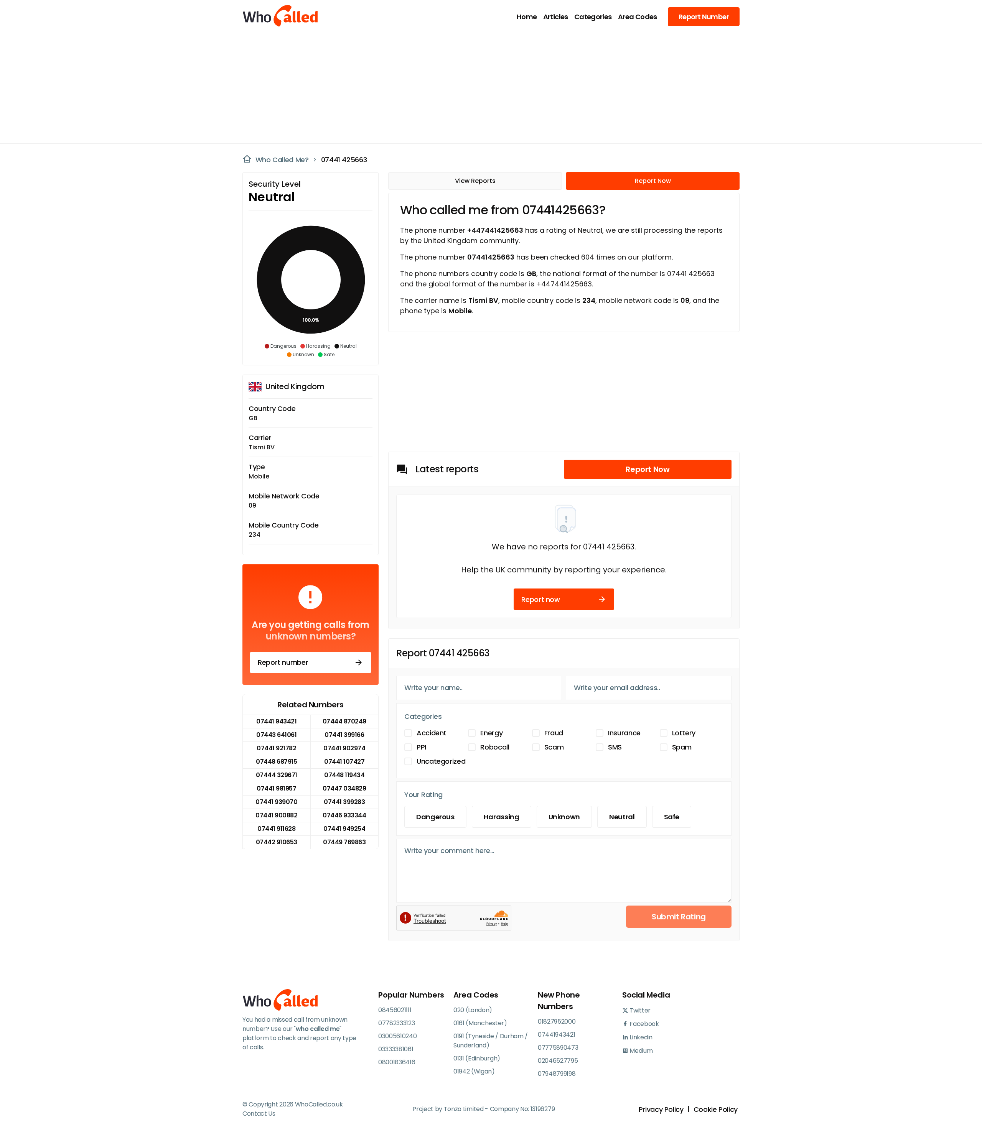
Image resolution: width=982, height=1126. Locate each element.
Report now (540, 599)
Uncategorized (441, 761)
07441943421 (556, 1034)
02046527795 (558, 1060)
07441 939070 (276, 801)
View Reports (475, 180)
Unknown (564, 817)
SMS (615, 747)
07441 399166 (344, 734)
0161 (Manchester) (480, 1023)
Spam (682, 747)
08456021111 (394, 1010)
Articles (555, 16)
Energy (491, 733)
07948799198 (556, 1073)
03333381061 (395, 1049)
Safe (672, 817)
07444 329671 (276, 775)
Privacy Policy (661, 1109)
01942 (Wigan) (474, 1071)
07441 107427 (344, 761)
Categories (593, 16)
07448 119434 (344, 775)
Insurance (624, 733)
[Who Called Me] (280, 16)
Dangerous (435, 817)
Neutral (621, 817)
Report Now (653, 180)
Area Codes (637, 16)
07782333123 (396, 1023)
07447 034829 (344, 788)
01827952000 (556, 1021)
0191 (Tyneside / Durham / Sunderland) (490, 1041)
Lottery (683, 733)
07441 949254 (344, 828)
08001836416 (396, 1062)
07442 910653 (276, 842)
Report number (283, 662)
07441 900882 (276, 815)
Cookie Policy (716, 1109)
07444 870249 (344, 721)
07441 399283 (344, 801)
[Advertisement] (486, 86)
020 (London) (472, 1010)
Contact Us (258, 1113)
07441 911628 (276, 828)
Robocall (494, 747)
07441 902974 (344, 748)
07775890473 (558, 1047)
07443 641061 (276, 734)
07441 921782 (276, 748)
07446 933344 (344, 815)
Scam (554, 747)
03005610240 (397, 1036)
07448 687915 (276, 761)
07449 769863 (344, 842)
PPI (421, 747)
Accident (432, 733)
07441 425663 (344, 159)
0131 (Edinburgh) (476, 1058)
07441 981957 (276, 788)
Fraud (553, 733)
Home (527, 16)
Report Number (704, 16)
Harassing (501, 817)
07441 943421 (276, 721)
